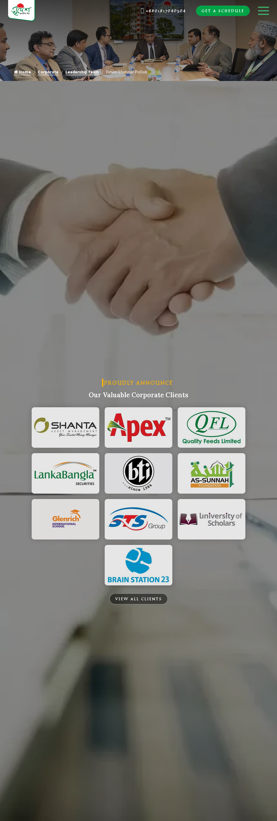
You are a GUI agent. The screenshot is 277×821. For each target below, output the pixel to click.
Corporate (48, 71)
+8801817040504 (166, 10)
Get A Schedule (223, 10)
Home (24, 71)
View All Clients (138, 599)
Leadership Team (82, 71)
